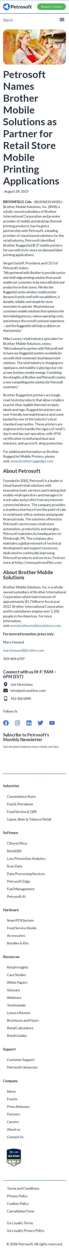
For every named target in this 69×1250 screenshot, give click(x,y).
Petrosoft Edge (18, 881)
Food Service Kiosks (22, 928)
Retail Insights (17, 967)
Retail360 (14, 851)
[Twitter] (43, 723)
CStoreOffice (17, 843)
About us (13, 1129)
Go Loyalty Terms (20, 1223)
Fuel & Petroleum (20, 804)
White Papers (17, 982)
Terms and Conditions (23, 1188)
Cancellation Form (20, 1211)
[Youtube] (55, 723)
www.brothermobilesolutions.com (35, 625)
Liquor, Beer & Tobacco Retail (29, 819)
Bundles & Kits (18, 943)
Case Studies (16, 975)
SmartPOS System (20, 920)
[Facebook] (9, 723)
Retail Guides (17, 1035)
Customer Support (20, 1060)
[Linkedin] (32, 723)
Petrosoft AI (16, 896)
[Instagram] (20, 723)
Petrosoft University (22, 1067)
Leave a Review (18, 1013)
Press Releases (18, 1106)
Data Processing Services (26, 874)
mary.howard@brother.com (23, 650)
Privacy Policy (17, 1196)
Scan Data (14, 866)
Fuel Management (20, 889)
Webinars (14, 997)
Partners (13, 1114)
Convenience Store (21, 796)
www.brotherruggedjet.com (32, 461)
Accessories (16, 935)
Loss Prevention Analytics (26, 858)
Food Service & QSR (22, 811)
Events (12, 1099)
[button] (62, 19)
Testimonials (16, 1005)
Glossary (13, 990)
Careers (13, 1122)
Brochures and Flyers (23, 1020)
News (11, 1091)
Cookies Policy (18, 1203)
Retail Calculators (20, 1028)
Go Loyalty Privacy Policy (26, 1230)
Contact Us (15, 1137)
